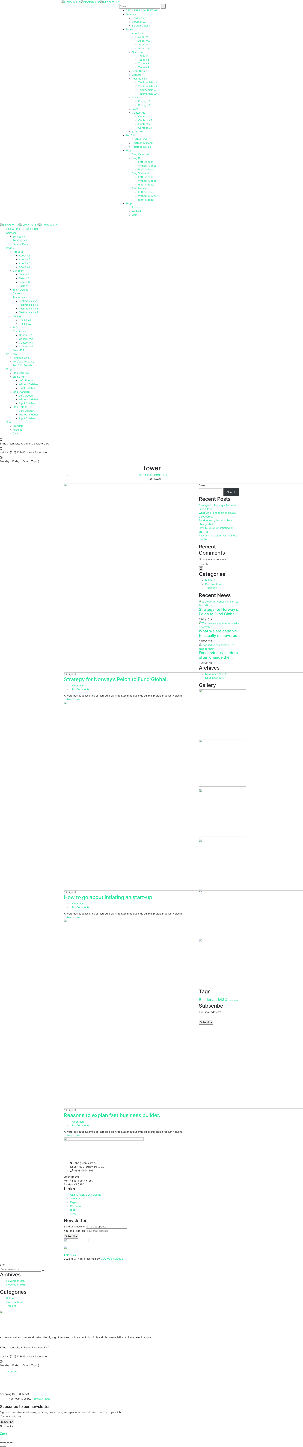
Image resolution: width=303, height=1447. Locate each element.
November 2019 (216, 674)
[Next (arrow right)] (4, 1446)
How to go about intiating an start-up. (109, 897)
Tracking (211, 587)
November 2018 (215, 677)
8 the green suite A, (11, 1347)
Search (203, 485)
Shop (73, 1213)
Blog (73, 1209)
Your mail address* (210, 1012)
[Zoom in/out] (11, 1442)
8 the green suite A (11, 443)
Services (75, 1198)
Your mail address (74, 1230)
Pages (73, 1202)
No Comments (80, 689)
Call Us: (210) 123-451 (13, 452)
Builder (210, 580)
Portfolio (75, 1206)
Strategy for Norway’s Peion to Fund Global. (116, 679)
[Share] (4, 1442)
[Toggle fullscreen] (8, 1442)
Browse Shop (42, 1398)
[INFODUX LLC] (71, 1)
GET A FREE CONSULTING (154, 475)
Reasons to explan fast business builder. (112, 1115)
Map (222, 999)
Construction (213, 584)
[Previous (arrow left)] (1, 1446)
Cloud (214, 1000)
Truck (236, 1000)
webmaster (78, 685)
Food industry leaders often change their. (218, 655)
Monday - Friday (10, 461)
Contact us (10, 1371)
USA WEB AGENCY (112, 1258)
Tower (230, 1000)
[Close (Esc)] (1, 1442)
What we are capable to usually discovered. (218, 633)
